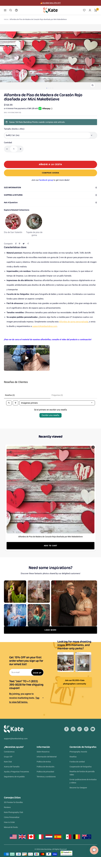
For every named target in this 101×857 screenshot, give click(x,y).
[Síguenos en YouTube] (92, 729)
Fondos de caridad (77, 762)
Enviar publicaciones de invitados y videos (83, 781)
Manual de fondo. (11, 827)
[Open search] (9, 403)
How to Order (9, 822)
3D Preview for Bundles (13, 802)
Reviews (7, 807)
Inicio (6, 19)
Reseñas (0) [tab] (10, 395)
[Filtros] (15, 403)
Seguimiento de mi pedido (14, 777)
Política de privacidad (45, 772)
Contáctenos (9, 752)
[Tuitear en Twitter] (23, 244)
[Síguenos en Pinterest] (86, 729)
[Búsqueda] (10, 10)
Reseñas (73, 757)
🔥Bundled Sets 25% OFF (50, 3)
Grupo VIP (8, 757)
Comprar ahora (50, 173)
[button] (27, 358)
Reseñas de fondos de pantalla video (82, 773)
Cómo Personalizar (11, 817)
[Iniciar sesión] (90, 10)
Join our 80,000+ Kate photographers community (74, 682)
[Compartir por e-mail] (28, 243)
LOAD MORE (50, 630)
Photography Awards (78, 752)
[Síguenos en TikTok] (79, 729)
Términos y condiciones (46, 777)
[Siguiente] (96, 57)
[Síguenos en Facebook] (66, 729)
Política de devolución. (46, 767)
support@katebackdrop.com (44, 326)
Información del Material (47, 757)
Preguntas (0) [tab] (57, 395)
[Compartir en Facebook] (15, 244)
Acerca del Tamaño (11, 767)
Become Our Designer (78, 788)
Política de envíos (44, 762)
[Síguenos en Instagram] (73, 729)
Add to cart (50, 545)
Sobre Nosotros (43, 752)
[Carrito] (95, 10)
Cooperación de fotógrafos (81, 767)
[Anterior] (5, 57)
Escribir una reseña (50, 415)
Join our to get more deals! (50, 180)
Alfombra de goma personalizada (73, 322)
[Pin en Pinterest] (19, 244)
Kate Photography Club (13, 812)
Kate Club (8, 762)
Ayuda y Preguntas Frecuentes (16, 772)
